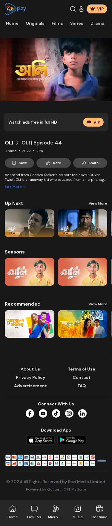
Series (76, 23)
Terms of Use (81, 369)
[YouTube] (43, 413)
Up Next (14, 203)
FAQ (82, 385)
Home (12, 23)
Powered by (56, 489)
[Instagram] (69, 413)
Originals (35, 23)
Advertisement (30, 385)
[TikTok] (56, 413)
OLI (9, 142)
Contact (81, 377)
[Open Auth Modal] (81, 9)
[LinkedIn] (82, 413)
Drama (97, 23)
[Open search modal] (73, 9)
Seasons (15, 252)
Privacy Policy (30, 377)
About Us (30, 369)
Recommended (23, 304)
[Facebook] (30, 413)
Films (57, 23)
